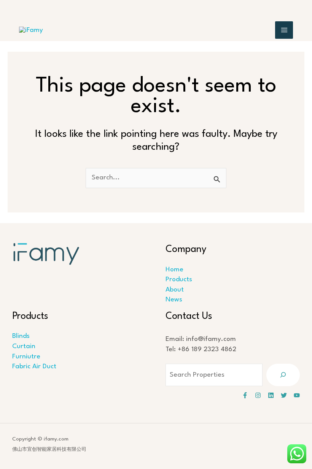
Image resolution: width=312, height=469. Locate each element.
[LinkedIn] (271, 395)
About (175, 290)
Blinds (21, 336)
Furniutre (26, 356)
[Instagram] (258, 395)
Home (174, 269)
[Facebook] (245, 395)
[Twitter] (284, 395)
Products (179, 279)
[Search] (283, 375)
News (174, 299)
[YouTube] (297, 395)
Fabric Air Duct (34, 366)
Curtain (23, 346)
